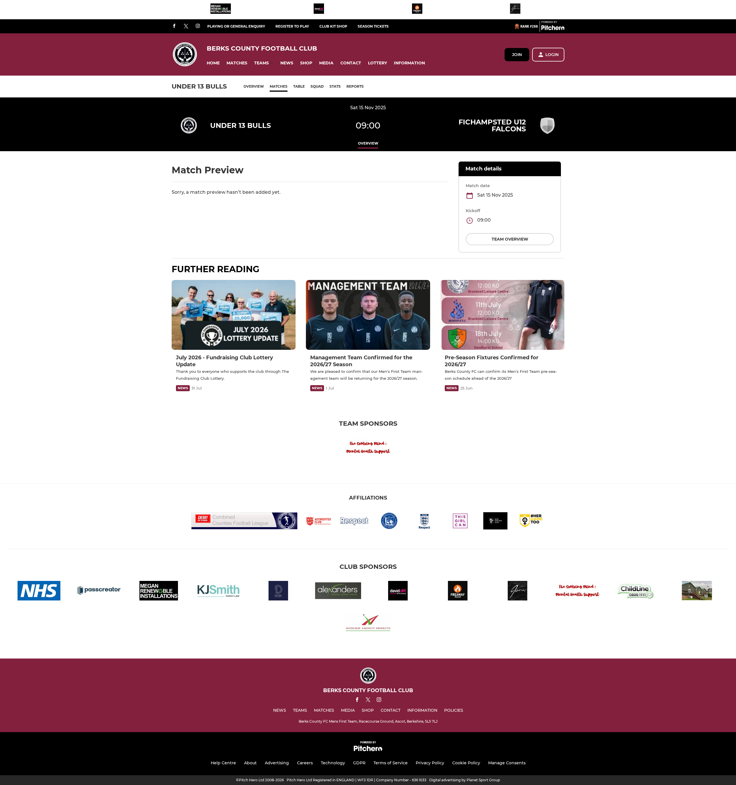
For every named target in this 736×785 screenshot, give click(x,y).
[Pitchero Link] (552, 28)
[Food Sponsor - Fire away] (417, 9)
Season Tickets (373, 26)
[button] (213, 63)
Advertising (277, 762)
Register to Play (292, 26)
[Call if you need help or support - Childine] (637, 591)
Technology (333, 762)
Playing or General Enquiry (236, 26)
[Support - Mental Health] (368, 448)
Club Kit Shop (333, 26)
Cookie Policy (466, 762)
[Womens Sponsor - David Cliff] (319, 9)
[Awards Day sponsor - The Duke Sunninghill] (278, 591)
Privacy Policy (430, 762)
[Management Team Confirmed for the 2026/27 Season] (368, 315)
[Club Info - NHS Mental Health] (39, 591)
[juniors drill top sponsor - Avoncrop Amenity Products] (368, 623)
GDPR (359, 762)
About (250, 762)
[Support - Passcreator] (99, 591)
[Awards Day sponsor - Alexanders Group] (338, 591)
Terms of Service (390, 762)
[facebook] (174, 26)
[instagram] (197, 26)
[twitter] (186, 26)
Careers (305, 762)
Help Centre (223, 762)
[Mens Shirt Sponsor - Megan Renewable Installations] (221, 9)
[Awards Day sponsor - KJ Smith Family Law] (218, 591)
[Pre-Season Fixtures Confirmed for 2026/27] (502, 315)
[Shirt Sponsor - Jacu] (515, 9)
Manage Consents (507, 762)
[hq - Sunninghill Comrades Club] (697, 591)
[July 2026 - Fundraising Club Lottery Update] (234, 315)
